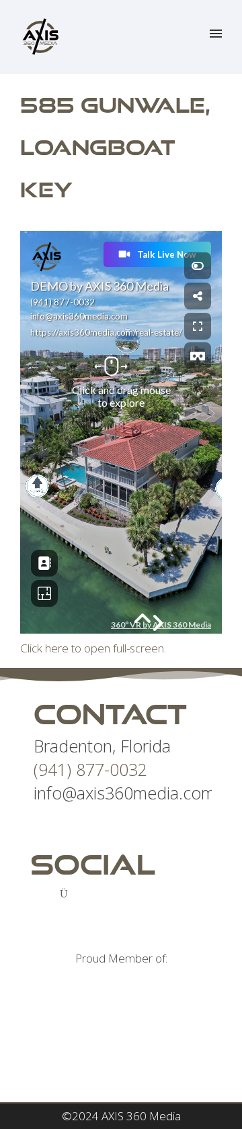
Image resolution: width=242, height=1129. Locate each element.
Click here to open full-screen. (93, 648)
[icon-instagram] (67, 893)
